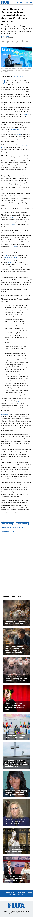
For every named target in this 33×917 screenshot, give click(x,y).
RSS (24, 894)
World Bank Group (8, 531)
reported (19, 401)
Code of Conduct (17, 894)
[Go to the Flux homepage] (5, 3)
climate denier (15, 129)
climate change (7, 524)
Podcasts (13, 892)
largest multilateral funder (11, 257)
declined (26, 114)
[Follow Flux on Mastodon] (18, 2)
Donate (24, 892)
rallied (19, 134)
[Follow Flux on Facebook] (24, 2)
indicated (14, 224)
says (15, 247)
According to (5, 414)
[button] (3, 41)
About (7, 892)
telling (11, 217)
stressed (11, 237)
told (6, 255)
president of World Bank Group (13, 528)
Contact (19, 892)
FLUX (2, 892)
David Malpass (22, 524)
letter (8, 82)
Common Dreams (18, 76)
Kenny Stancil (5, 36)
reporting (11, 262)
